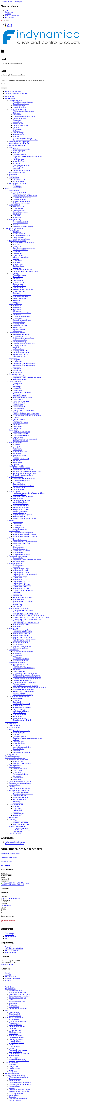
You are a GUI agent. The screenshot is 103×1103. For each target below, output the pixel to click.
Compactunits (13, 430)
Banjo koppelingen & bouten (22, 500)
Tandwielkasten (14, 178)
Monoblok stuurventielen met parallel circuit (27, 471)
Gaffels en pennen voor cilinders (23, 410)
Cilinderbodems (18, 399)
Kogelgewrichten (14, 727)
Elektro (7, 188)
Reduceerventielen (19, 322)
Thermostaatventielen (19, 298)
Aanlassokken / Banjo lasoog (22, 392)
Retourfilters (17, 460)
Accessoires (16, 444)
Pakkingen (16, 131)
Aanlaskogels (17, 387)
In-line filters (17, 453)
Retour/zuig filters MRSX (21, 459)
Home (7, 10)
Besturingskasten (18, 206)
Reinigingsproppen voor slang (22, 597)
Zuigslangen (17, 606)
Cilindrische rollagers (19, 154)
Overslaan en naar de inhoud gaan (11, 2)
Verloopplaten (17, 372)
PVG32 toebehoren (19, 561)
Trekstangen (17, 779)
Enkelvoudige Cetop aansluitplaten (24, 363)
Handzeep (12, 787)
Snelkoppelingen (14, 628)
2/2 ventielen (17, 305)
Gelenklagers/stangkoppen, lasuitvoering (26, 414)
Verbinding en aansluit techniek (19, 696)
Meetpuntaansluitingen (20, 799)
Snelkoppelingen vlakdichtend (22, 637)
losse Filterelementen (19, 455)
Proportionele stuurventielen (18, 556)
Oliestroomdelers (14, 531)
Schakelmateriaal (14, 205)
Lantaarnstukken (18, 287)
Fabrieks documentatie (12, 15)
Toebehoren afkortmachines (21, 763)
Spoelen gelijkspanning (20, 221)
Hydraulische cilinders (16, 477)
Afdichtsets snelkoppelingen (22, 630)
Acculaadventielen (19, 233)
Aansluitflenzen (18, 698)
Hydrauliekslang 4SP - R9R (22, 581)
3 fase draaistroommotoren (21, 194)
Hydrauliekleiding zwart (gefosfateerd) (25, 574)
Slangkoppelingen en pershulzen (23, 601)
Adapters (16, 700)
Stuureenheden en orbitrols (21, 551)
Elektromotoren (14, 190)
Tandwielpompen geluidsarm (22, 554)
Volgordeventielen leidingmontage (24, 691)
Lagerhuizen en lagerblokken (22, 165)
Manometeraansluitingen (20, 797)
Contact (7, 973)
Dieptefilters (17, 448)
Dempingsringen (18, 280)
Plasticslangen (17, 596)
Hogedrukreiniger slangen (21, 569)
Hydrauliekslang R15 (19, 583)
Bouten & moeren (14, 767)
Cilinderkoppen (18, 405)
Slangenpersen (17, 832)
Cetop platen (13, 358)
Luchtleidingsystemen (20, 821)
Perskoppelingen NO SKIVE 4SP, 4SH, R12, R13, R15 (31, 617)
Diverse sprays (17, 808)
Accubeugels (17, 232)
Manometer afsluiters (19, 495)
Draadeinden (17, 772)
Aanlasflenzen (17, 385)
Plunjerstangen (17, 421)
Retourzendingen (10, 936)
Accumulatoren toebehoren (21, 235)
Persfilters (16, 457)
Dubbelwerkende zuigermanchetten (24, 116)
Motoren (11, 520)
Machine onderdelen (11, 722)
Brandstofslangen (18, 565)
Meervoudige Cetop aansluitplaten (24, 365)
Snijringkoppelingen (19, 718)
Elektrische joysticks (19, 210)
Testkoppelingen (18, 644)
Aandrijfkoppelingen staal (21, 104)
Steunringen (17, 136)
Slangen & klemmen (19, 516)
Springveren (13, 754)
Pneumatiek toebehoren (20, 823)
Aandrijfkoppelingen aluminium (23, 102)
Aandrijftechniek (10, 98)
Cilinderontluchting (19, 406)
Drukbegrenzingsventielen (21, 316)
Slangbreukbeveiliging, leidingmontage (25, 686)
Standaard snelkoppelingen (21, 641)
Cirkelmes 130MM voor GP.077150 (12, 885)
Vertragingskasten (18, 181)
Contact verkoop (6, 905)
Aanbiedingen (9, 96)
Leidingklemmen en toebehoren (23, 590)
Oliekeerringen (17, 129)
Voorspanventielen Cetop (21, 354)
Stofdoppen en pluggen (20, 642)
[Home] (41, 45)
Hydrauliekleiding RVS (20, 570)
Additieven (16, 806)
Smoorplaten (17, 369)
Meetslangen (17, 594)
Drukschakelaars (18, 208)
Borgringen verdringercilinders (22, 397)
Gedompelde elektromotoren (22, 197)
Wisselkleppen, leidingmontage (23, 695)
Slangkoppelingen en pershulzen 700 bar (26, 623)
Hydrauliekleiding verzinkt (21, 572)
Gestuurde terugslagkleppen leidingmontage (27, 678)
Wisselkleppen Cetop (19, 356)
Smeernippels (17, 815)
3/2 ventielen (17, 307)
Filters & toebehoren (19, 286)
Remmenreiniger (18, 814)
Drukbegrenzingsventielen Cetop (23, 338)
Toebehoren (16, 185)
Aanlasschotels (17, 390)
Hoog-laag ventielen (19, 345)
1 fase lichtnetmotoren (20, 192)
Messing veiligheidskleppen (21, 509)
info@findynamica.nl (7, 964)
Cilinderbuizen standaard (21, 401)
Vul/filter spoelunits (15, 833)
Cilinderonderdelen (15, 381)
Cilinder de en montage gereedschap (20, 781)
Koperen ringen (18, 124)
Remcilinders (17, 482)
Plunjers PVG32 (18, 558)
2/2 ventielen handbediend (21, 468)
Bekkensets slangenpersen (21, 828)
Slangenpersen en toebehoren (18, 826)
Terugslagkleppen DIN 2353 (22, 720)
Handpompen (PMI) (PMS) (21, 543)
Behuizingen (17, 314)
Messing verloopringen (20, 511)
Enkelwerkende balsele (20, 118)
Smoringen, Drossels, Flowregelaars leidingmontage (29, 687)
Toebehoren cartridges (20, 325)
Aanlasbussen (17, 383)
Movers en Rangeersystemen (14, 949)
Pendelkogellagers (18, 167)
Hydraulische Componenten (14, 228)
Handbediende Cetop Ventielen (23, 469)
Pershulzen (16, 612)
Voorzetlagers (17, 187)
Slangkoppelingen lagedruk (21, 624)
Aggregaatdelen (14, 273)
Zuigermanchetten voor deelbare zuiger (25, 140)
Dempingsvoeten (18, 282)
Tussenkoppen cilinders (20, 423)
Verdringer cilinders (19, 487)
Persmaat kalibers (18, 621)
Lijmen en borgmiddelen (20, 125)
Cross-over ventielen (19, 671)
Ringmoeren (17, 776)
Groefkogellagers (18, 160)
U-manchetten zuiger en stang (22, 138)
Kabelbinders (17, 214)
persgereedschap (14, 817)
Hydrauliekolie (17, 810)
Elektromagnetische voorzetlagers (19, 143)
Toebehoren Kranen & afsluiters (23, 496)
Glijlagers (16, 158)
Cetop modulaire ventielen (17, 333)
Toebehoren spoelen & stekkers (23, 226)
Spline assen (13, 174)
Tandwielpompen (18, 552)
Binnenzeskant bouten (20, 768)
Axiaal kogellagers (19, 151)
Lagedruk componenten (16, 498)
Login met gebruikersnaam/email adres (13, 75)
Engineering (9, 12)
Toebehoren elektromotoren (21, 203)
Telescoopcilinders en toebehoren (23, 486)
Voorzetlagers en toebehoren (22, 170)
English (9, 24)
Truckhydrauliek (14, 650)
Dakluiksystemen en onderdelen (23, 651)
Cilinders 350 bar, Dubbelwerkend (24, 478)
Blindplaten (16, 360)
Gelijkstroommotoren (19, 199)
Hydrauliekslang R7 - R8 (21, 588)
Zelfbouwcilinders (18, 489)
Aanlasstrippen (17, 394)
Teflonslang (16, 603)
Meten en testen (18, 803)
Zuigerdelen (17, 424)
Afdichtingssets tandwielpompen (23, 111)
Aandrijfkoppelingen (15, 100)
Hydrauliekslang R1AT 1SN (22, 585)
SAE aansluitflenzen (19, 713)
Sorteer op (4, 873)
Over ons (8, 975)
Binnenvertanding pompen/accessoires (25, 541)
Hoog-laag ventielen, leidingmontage (24, 682)
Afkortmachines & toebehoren (18, 759)
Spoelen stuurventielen (20, 379)
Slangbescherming (19, 599)
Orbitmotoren (17, 525)
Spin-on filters (17, 462)
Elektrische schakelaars (20, 212)
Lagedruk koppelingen (20, 502)
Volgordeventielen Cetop (21, 352)
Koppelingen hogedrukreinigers (23, 610)
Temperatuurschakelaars (20, 296)
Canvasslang (17, 567)
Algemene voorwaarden (12, 978)
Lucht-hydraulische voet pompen (19, 788)
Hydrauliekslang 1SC (20, 576)
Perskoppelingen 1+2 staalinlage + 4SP (25, 614)
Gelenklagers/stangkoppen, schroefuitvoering (27, 156)
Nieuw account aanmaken (13, 91)
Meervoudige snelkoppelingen (22, 632)
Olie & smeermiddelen (16, 805)
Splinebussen (13, 176)
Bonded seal (17, 115)
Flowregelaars (17, 318)
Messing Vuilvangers (19, 513)
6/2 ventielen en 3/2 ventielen (22, 664)
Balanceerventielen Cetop (21, 334)
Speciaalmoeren (18, 778)
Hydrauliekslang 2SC (20, 578)
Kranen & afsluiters (15, 491)
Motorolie (16, 812)
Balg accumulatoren (19, 237)
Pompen (11, 538)
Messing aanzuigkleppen (21, 507)
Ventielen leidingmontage (17, 662)
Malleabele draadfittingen (21, 505)
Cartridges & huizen (15, 304)
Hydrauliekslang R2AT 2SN (22, 587)
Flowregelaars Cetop (19, 342)
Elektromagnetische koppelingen (19, 142)
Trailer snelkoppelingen (20, 648)
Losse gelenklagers (19, 419)
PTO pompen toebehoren (21, 659)
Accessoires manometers (20, 792)
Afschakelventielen (19, 666)
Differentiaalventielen (20, 336)
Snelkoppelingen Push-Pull (21, 633)
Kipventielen (17, 653)
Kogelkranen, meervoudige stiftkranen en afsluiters (29, 493)
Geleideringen (17, 122)
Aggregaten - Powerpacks (13, 947)
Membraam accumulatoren (21, 239)
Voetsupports (17, 300)
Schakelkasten (17, 217)
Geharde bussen (18, 412)
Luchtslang (16, 592)
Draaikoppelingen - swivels (21, 704)
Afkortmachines (18, 761)
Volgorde (4, 877)
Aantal (3, 911)
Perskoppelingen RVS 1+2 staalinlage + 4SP (27, 619)
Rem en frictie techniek (12, 756)
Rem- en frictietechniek (12, 950)
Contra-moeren (17, 770)
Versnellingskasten (19, 179)
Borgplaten (16, 152)
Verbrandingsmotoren (20, 529)
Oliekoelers (16, 293)
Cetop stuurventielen (15, 374)
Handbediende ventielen (16, 466)
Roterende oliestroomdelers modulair (24, 534)
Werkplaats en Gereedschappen (15, 758)
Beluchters (16, 278)
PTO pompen (17, 545)
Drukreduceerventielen (20, 340)
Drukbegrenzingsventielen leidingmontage (26, 675)
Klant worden (9, 17)
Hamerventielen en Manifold (22, 680)
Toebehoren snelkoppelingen (22, 646)
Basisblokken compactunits (21, 432)
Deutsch (9, 26)
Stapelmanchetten (18, 134)
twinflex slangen (18, 605)
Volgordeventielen (18, 327)
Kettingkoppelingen (19, 105)
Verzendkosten (9, 935)
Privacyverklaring (10, 976)
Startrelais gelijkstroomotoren (22, 201)
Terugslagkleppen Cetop (20, 351)
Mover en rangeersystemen (17, 172)
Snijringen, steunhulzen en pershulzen (25, 518)
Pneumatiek (12, 819)
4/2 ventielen (17, 309)
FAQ (6, 938)
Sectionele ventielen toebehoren (23, 475)
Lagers (11, 147)
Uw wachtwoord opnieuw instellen (16, 93)
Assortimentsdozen (15, 765)
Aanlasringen (17, 388)
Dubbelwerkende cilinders (21, 480)
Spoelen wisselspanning (20, 223)
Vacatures (8, 14)
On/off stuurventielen (19, 376)
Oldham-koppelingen (19, 107)
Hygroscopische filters (20, 451)
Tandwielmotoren (18, 527)
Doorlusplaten (17, 361)
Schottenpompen (18, 547)
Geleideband (17, 120)
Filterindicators (17, 450)
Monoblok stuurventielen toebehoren (24, 473)
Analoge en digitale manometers (23, 794)
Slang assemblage (10, 952)
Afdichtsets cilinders (19, 396)
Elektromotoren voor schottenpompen (25, 196)
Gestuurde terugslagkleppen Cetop (24, 343)
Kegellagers (16, 163)
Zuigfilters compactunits (20, 441)
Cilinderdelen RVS (19, 403)
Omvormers (16, 215)
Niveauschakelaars (19, 291)
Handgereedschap (14, 785)
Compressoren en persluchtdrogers (20, 783)
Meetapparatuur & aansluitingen (23, 289)
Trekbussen (16, 169)
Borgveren (12, 723)
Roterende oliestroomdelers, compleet (25, 536)
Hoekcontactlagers (19, 161)
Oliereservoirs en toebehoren (22, 295)
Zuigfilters (16, 464)
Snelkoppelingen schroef (21, 635)
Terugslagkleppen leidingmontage (23, 689)
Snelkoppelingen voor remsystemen (24, 639)
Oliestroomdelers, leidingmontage (23, 532)
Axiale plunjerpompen (20, 540)
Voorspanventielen (19, 329)
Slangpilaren (17, 626)
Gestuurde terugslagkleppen (22, 320)
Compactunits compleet (20, 433)
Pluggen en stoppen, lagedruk (22, 514)
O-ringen (16, 127)
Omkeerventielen (18, 349)
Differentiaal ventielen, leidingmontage (25, 673)
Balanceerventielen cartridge (22, 313)
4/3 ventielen (17, 311)
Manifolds (16, 347)
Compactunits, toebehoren (21, 435)
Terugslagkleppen (18, 323)
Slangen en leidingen (15, 563)
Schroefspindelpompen (20, 549)
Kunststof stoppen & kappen (22, 707)
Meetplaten (16, 367)
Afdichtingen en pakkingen (17, 109)
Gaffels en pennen (14, 725)
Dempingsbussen (18, 408)
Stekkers (15, 224)
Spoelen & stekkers (15, 219)
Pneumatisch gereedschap (21, 824)
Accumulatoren (14, 230)
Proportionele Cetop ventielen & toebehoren (27, 378)
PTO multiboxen (18, 655)
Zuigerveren (17, 428)
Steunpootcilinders (19, 484)
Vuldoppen (16, 302)
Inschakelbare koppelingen (17, 145)
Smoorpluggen (17, 716)
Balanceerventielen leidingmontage (24, 668)
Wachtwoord (5, 84)
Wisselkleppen (17, 331)
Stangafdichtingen (18, 133)
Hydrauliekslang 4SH (20, 579)
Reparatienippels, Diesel (20, 774)
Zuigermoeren (17, 426)
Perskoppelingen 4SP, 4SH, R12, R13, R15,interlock (29, 615)
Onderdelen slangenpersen (21, 830)
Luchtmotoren (17, 523)
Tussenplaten (17, 370)
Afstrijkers (16, 113)
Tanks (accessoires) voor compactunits (25, 439)
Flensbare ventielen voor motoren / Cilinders (27, 677)
